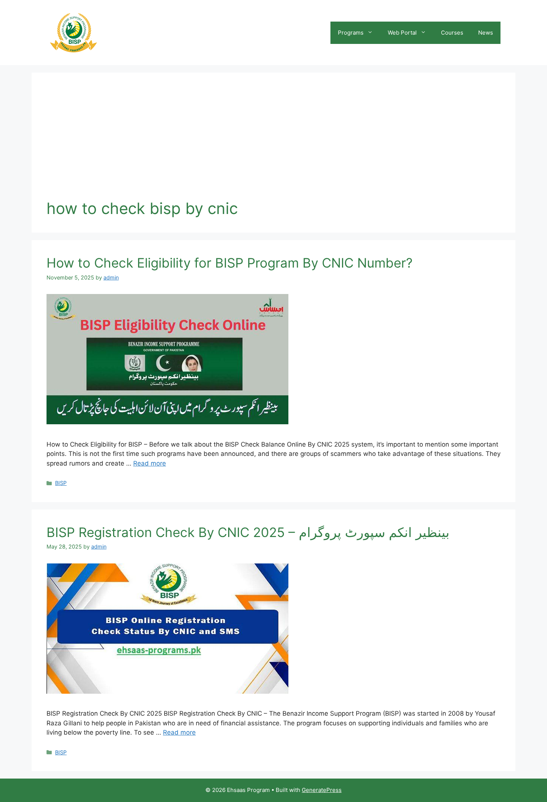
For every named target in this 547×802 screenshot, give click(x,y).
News (485, 32)
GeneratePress (322, 789)
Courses (452, 32)
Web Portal (402, 32)
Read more (149, 463)
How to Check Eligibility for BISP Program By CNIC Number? (230, 263)
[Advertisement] (273, 143)
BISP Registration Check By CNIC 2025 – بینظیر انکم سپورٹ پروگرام (248, 532)
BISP (61, 483)
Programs (351, 32)
